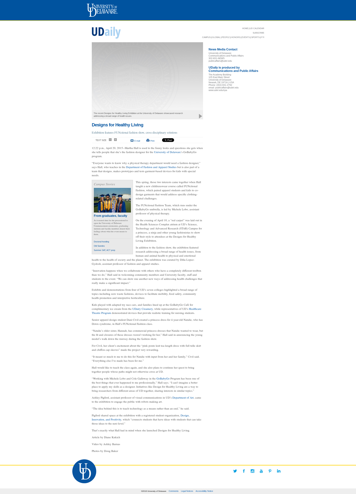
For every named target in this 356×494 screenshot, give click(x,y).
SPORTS (255, 37)
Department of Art (183, 397)
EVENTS (246, 37)
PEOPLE (226, 37)
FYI (262, 37)
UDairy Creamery (142, 309)
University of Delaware (167, 152)
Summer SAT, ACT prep (104, 250)
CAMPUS (206, 37)
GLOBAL (216, 37)
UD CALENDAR (257, 28)
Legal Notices (187, 491)
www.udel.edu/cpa (218, 90)
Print (152, 141)
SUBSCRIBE (258, 33)
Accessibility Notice (204, 491)
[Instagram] (252, 471)
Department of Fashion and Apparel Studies (151, 167)
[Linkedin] (279, 471)
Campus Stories (104, 184)
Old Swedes (99, 246)
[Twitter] (235, 471)
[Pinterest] (270, 471)
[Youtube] (261, 471)
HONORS (235, 37)
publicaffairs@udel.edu (220, 61)
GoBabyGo (163, 378)
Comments (174, 491)
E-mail (137, 141)
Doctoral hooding (101, 242)
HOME (245, 28)
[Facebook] (244, 471)
